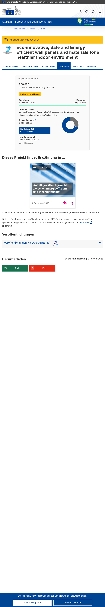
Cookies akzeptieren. (32, 602)
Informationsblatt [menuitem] (10, 66)
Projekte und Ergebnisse (24, 29)
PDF (44, 268)
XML (17, 268)
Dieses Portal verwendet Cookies (34, 596)
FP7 (43, 29)
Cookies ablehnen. (73, 602)
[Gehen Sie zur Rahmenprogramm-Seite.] (7, 50)
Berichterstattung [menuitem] (48, 66)
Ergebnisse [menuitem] (64, 66)
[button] (87, 12)
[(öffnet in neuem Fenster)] (11, 10)
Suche (93, 12)
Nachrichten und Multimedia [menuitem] (84, 66)
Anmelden (80, 12)
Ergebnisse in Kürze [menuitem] (29, 66)
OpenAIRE (84, 222)
